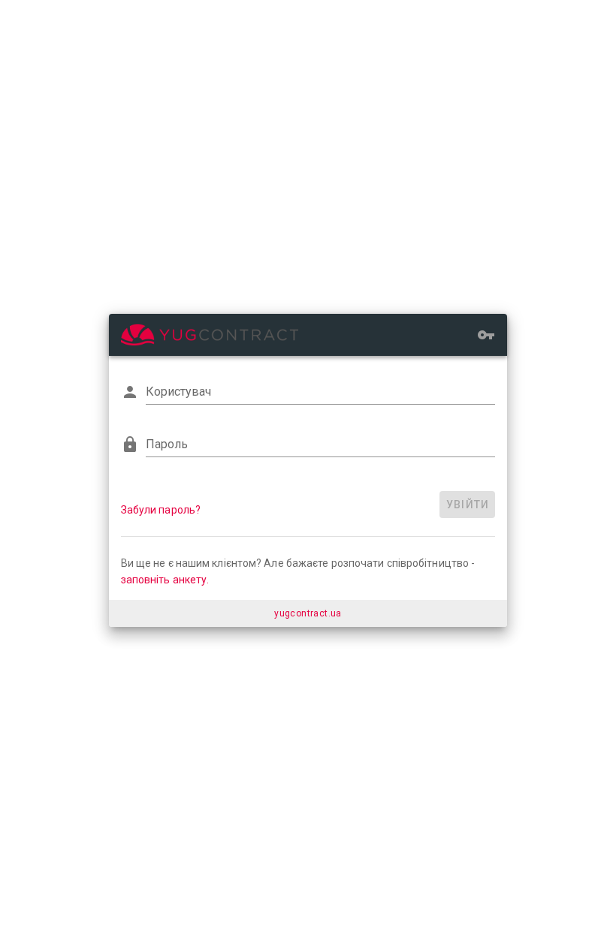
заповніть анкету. (165, 580)
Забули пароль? (161, 510)
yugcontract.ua (308, 613)
